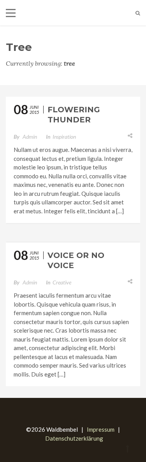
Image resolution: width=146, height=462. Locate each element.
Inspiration (64, 136)
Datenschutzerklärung (74, 438)
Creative (62, 282)
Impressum (100, 429)
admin (30, 136)
